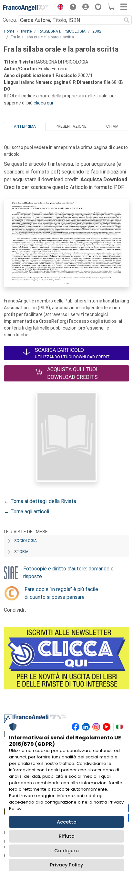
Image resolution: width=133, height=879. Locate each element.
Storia (21, 551)
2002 (96, 31)
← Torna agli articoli (26, 512)
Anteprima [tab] (25, 126)
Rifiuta (67, 836)
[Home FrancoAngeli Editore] (25, 7)
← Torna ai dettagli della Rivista (40, 501)
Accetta (67, 822)
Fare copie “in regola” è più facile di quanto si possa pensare (61, 593)
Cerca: (10, 20)
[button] (58, 8)
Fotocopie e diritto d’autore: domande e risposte (68, 572)
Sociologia (25, 540)
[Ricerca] (126, 20)
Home (9, 31)
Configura (66, 850)
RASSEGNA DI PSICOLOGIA (62, 31)
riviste (26, 31)
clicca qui (43, 102)
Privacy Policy (66, 865)
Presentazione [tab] (71, 126)
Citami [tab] (112, 126)
